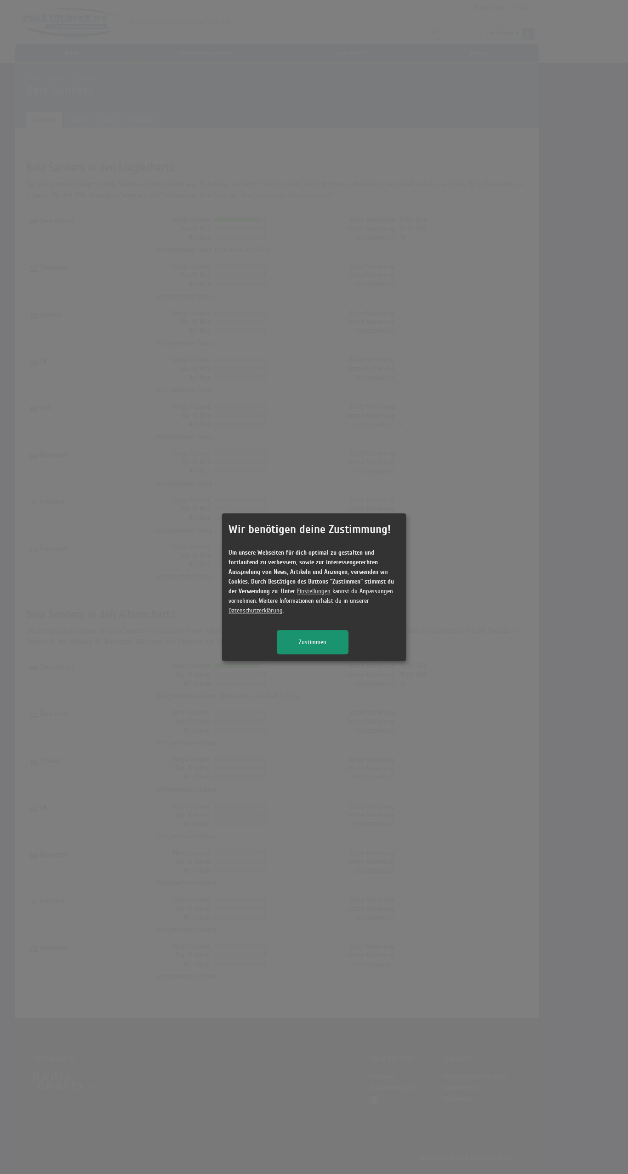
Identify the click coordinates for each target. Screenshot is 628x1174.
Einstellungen (314, 591)
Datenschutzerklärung (255, 610)
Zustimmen (312, 642)
